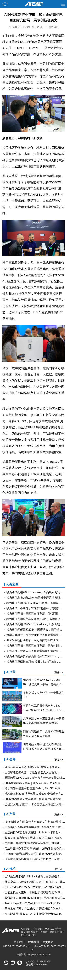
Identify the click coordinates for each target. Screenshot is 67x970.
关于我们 (19, 942)
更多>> (58, 672)
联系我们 (33, 942)
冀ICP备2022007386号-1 (16, 946)
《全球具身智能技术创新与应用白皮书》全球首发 (35, 859)
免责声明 (47, 942)
